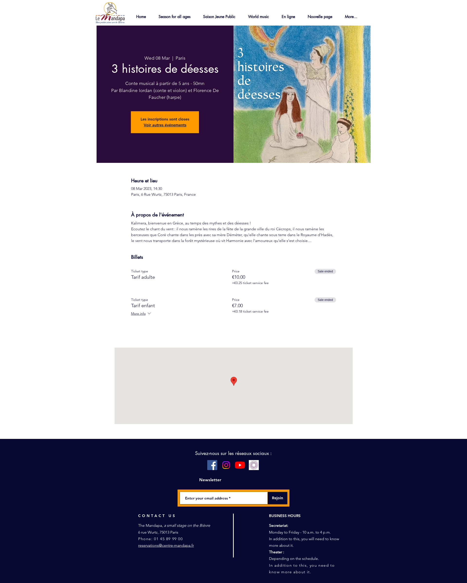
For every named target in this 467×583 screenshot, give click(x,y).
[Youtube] (240, 465)
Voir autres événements (165, 125)
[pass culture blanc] (254, 465)
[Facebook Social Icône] (212, 465)
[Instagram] (226, 465)
